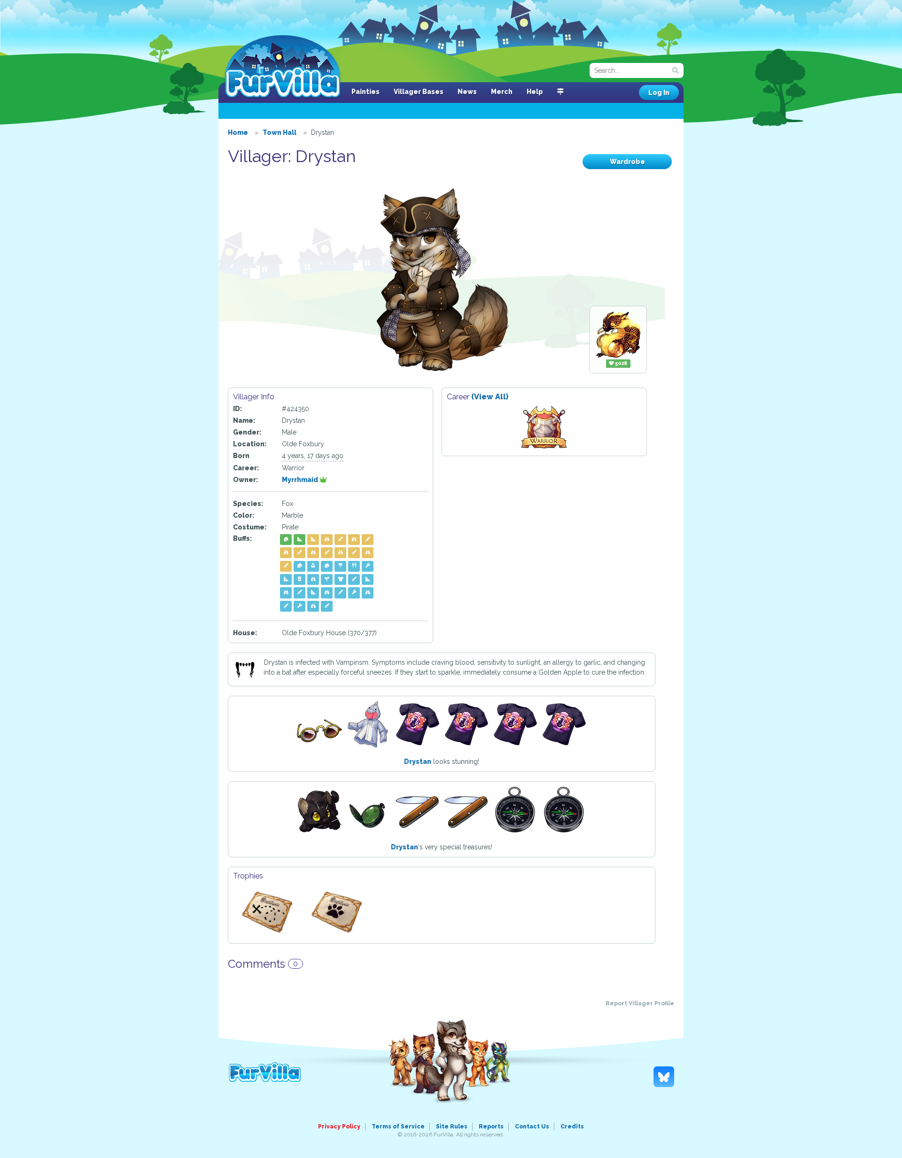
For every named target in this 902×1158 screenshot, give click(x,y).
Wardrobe (627, 161)
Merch (502, 91)
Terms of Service (398, 1126)
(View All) (489, 396)
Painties (365, 91)
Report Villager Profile (640, 1003)
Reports (491, 1126)
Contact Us (532, 1126)
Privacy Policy (339, 1126)
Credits (572, 1126)
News (467, 91)
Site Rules (451, 1126)
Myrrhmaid (300, 479)
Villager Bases (418, 91)
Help (535, 91)
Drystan (417, 761)
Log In (658, 92)
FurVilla (282, 67)
